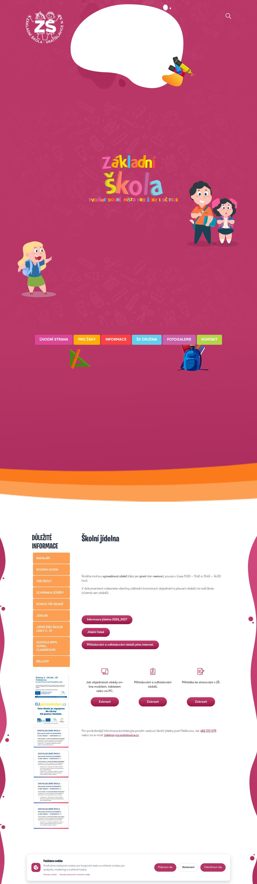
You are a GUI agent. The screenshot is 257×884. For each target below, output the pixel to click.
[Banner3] (51, 713)
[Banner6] (51, 791)
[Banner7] (51, 817)
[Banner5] (51, 764)
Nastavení (188, 867)
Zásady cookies (50, 875)
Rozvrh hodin (47, 569)
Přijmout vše (165, 867)
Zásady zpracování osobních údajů (75, 875)
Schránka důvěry (50, 592)
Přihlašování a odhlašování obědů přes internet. (120, 644)
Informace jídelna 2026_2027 (107, 619)
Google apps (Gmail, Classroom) (46, 646)
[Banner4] (51, 737)
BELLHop (42, 661)
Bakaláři (43, 558)
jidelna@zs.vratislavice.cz (121, 735)
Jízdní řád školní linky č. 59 (49, 629)
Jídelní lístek (95, 632)
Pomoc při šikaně (49, 604)
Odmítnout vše (213, 867)
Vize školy (44, 581)
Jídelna (42, 615)
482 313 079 (208, 731)
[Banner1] (51, 687)
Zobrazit (105, 701)
